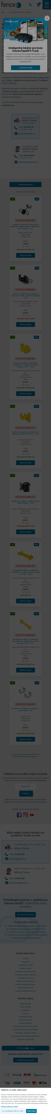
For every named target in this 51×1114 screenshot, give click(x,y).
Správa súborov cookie (9, 1106)
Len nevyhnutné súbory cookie (12, 1111)
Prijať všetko (31, 1111)
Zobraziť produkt (25, 68)
